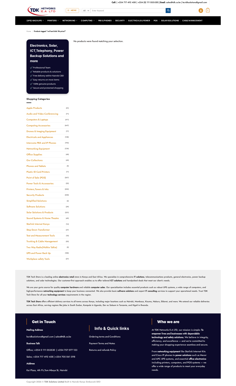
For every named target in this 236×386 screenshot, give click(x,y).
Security (120, 20)
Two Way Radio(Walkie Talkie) (41, 247)
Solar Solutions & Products (39, 212)
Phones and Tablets (36, 166)
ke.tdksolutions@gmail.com (195, 2)
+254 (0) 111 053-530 (148, 2)
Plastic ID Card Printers (38, 171)
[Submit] (168, 10)
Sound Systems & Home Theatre (42, 218)
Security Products (35, 195)
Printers (52, 20)
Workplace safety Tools (38, 258)
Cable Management (192, 20)
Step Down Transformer (38, 229)
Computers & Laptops (37, 119)
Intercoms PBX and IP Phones (41, 142)
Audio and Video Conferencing (42, 113)
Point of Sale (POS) (36, 177)
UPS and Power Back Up (38, 253)
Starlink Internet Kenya (37, 224)
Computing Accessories (38, 125)
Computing (86, 20)
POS (156, 20)
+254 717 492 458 (127, 2)
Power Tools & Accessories (39, 183)
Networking (68, 20)
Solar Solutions (170, 20)
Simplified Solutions (36, 200)
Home (28, 31)
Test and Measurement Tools (40, 235)
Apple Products (34, 108)
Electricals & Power (139, 20)
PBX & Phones (105, 20)
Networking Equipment (38, 148)
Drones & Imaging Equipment (41, 131)
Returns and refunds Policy (102, 350)
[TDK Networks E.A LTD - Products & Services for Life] (42, 10)
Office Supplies (34, 154)
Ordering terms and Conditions (105, 336)
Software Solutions (35, 206)
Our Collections (34, 160)
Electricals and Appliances (39, 137)
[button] (72, 10)
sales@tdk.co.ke (173, 2)
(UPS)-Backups (34, 20)
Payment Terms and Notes (102, 343)
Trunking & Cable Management (42, 241)
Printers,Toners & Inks (37, 189)
